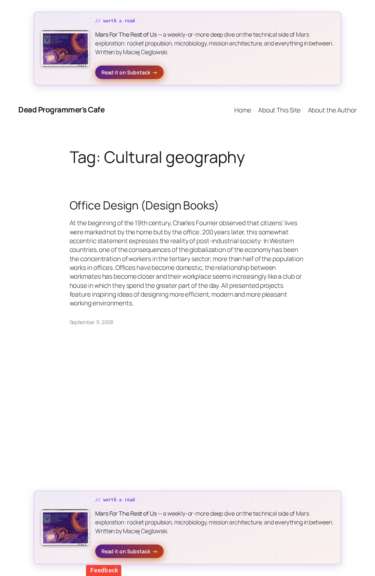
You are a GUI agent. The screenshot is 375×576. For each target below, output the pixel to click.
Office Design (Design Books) (144, 205)
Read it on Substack (129, 72)
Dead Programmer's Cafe (61, 109)
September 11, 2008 (91, 322)
